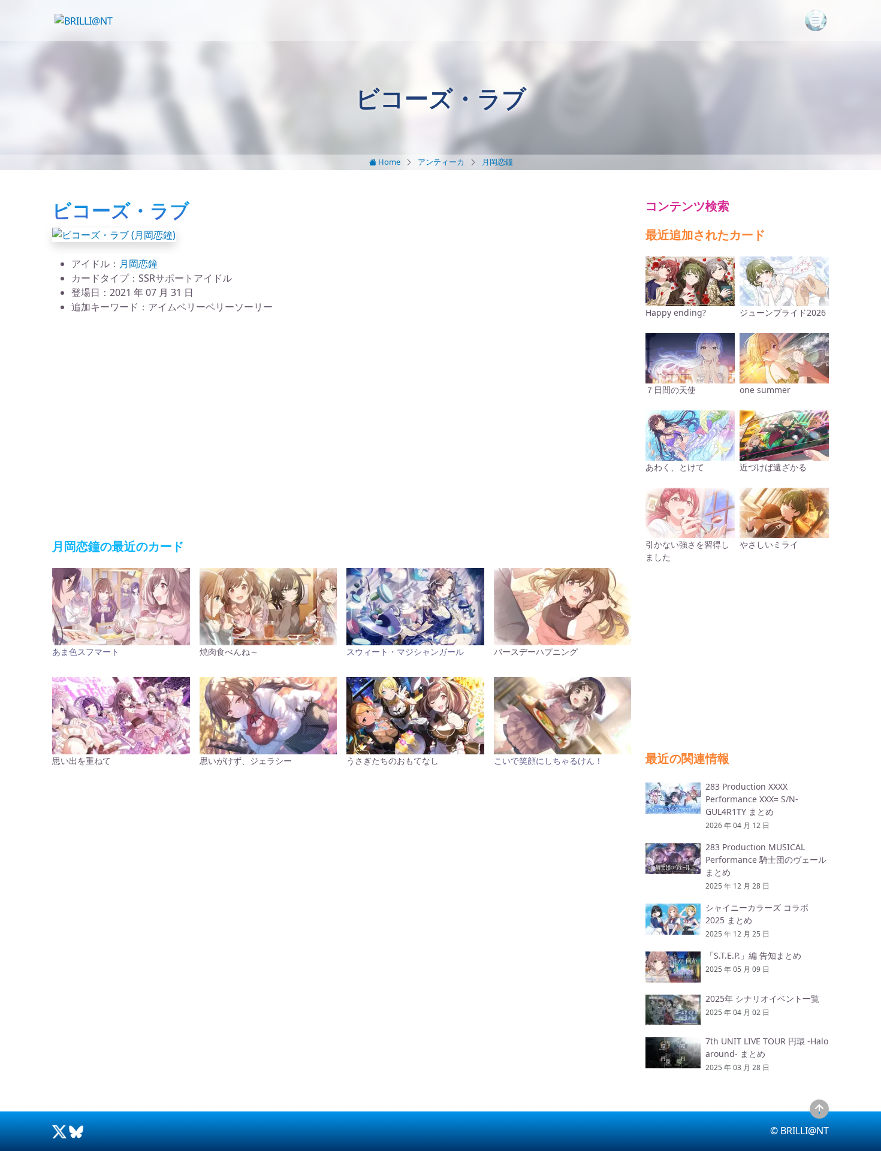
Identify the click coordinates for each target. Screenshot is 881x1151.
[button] (114, 233)
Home (388, 161)
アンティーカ (441, 161)
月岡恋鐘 (497, 161)
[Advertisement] (341, 426)
